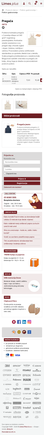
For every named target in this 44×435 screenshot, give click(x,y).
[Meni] (41, 3)
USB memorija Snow (12, 278)
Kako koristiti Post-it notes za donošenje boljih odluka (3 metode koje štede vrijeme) (22, 218)
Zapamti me (11, 174)
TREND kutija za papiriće (14, 255)
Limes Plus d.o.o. (25, 427)
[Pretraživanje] (30, 3)
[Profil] (24, 3)
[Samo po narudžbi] (3, 27)
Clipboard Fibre (10, 301)
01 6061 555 (10, 197)
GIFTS (4, 24)
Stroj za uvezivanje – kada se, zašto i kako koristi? (20, 231)
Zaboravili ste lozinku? (13, 187)
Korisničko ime (9, 159)
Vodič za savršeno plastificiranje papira (19, 237)
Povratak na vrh (7, 432)
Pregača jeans (23, 124)
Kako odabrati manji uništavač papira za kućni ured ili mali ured (21, 224)
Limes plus (10, 3)
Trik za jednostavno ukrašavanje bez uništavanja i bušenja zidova (18, 242)
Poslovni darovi (12, 10)
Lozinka (7, 166)
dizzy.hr (10, 429)
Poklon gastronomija (28, 10)
